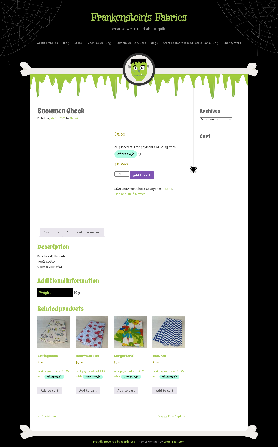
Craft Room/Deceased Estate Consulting (190, 43)
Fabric (167, 189)
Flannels (120, 194)
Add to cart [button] (49, 390)
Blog (66, 43)
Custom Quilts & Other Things (137, 43)
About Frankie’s (47, 43)
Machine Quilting (99, 43)
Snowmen (46, 416)
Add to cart (142, 175)
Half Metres (136, 194)
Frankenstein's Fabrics (139, 18)
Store (78, 43)
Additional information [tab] (83, 232)
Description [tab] (51, 232)
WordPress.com (174, 441)
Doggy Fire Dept (172, 416)
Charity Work (232, 43)
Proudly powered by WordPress (114, 441)
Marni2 (74, 118)
